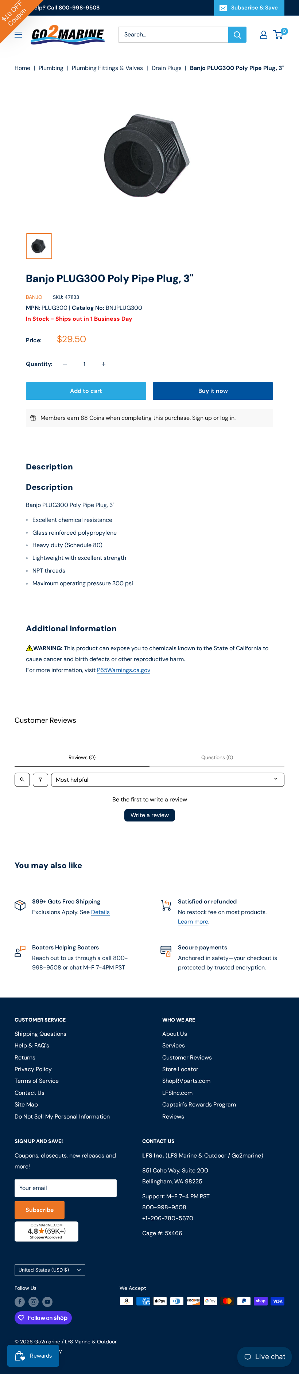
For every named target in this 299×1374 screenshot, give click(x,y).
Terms (87, 762)
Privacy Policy (61, 762)
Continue (150, 701)
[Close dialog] (249, 601)
